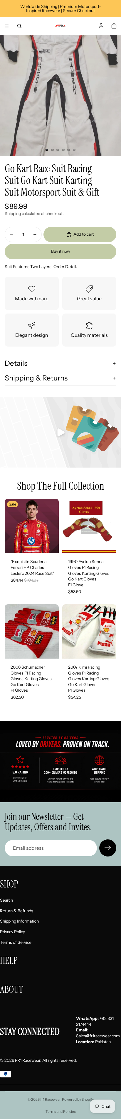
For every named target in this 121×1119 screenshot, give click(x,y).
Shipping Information (19, 921)
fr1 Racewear (50, 1099)
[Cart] (113, 25)
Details (16, 363)
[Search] (19, 25)
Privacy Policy (12, 931)
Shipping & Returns (36, 378)
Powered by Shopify (78, 1099)
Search (6, 900)
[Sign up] (107, 848)
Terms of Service (15, 942)
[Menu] (7, 26)
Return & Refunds (16, 910)
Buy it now (60, 251)
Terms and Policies (61, 1111)
